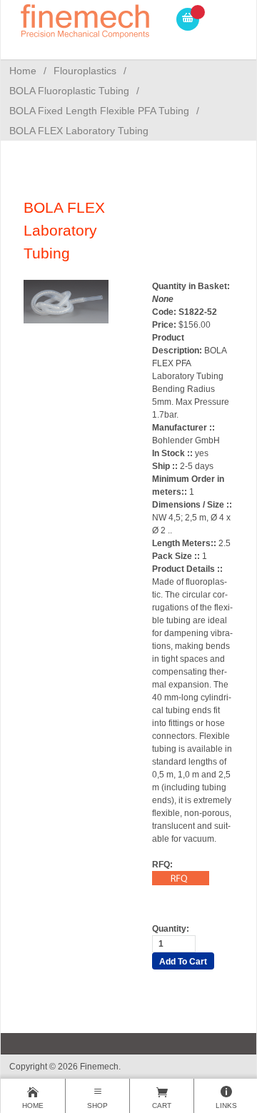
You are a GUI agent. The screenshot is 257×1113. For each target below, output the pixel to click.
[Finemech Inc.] (85, 19)
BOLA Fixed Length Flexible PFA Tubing (99, 110)
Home (22, 70)
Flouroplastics (85, 70)
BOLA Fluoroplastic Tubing (69, 90)
